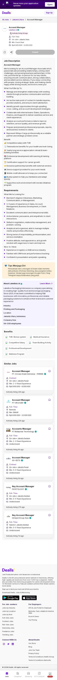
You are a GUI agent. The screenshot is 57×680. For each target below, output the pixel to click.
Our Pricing (32, 620)
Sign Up (49, 13)
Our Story (32, 643)
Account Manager (35, 19)
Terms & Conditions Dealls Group (41, 657)
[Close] (3, 4)
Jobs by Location (9, 611)
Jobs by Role (7, 614)
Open (50, 4)
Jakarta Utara (18, 19)
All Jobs (5, 19)
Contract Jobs (7, 621)
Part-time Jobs (8, 625)
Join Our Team (33, 650)
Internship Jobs (8, 628)
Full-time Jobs (8, 618)
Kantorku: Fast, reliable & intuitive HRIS (41, 612)
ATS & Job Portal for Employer (39, 608)
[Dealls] (7, 13)
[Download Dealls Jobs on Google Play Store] (11, 597)
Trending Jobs (7, 635)
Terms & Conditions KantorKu (39, 660)
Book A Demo (33, 616)
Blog (30, 647)
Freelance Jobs (8, 631)
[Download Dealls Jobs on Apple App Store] (29, 597)
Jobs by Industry (8, 608)
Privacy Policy (33, 653)
